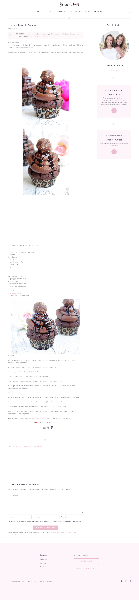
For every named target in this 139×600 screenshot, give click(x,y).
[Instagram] (126, 581)
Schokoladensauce (14, 293)
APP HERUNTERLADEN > (40, 36)
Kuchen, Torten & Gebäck (32, 446)
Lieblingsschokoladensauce (37, 418)
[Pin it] (51, 427)
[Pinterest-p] (130, 581)
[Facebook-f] (121, 581)
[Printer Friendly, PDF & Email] (43, 427)
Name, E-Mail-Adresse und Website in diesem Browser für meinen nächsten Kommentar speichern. (46, 521)
